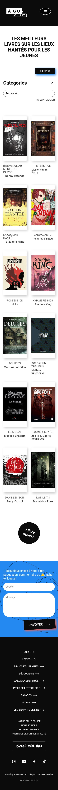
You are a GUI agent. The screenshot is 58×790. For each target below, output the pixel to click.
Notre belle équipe (29, 721)
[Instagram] (14, 761)
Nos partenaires (29, 729)
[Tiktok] (44, 761)
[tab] (28, 83)
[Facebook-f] (34, 761)
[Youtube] (24, 761)
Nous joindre (29, 725)
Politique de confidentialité (29, 733)
